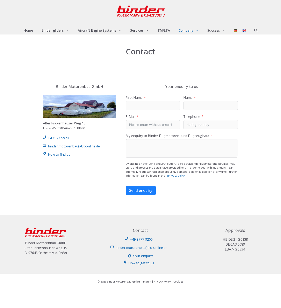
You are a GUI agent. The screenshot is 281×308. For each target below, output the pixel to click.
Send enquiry (140, 190)
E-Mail (130, 116)
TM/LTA (164, 30)
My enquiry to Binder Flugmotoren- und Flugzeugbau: (167, 135)
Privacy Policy (162, 281)
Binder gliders (53, 30)
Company (186, 30)
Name (188, 97)
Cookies (178, 281)
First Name (134, 97)
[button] (256, 30)
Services (137, 30)
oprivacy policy (175, 175)
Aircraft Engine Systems (97, 30)
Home (28, 30)
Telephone (191, 116)
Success (213, 30)
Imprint (147, 281)
